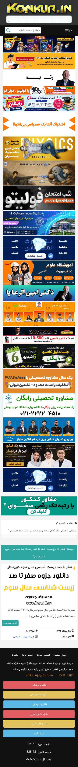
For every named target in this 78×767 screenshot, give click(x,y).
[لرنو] (39, 173)
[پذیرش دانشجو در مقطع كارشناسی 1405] (39, 223)
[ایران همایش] (39, 406)
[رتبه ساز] (39, 78)
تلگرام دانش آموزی (39, 714)
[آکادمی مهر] (39, 314)
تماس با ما (27, 655)
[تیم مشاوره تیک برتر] (39, 381)
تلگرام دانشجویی (39, 724)
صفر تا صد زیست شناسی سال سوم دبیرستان (39, 567)
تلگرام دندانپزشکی (39, 695)
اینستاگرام (39, 733)
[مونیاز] (39, 430)
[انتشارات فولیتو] (39, 198)
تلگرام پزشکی (39, 685)
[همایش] (39, 455)
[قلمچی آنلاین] (39, 339)
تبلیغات (15, 655)
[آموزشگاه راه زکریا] (39, 331)
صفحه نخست (66, 523)
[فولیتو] (39, 90)
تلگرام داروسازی (39, 704)
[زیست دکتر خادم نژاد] (39, 103)
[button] (70, 30)
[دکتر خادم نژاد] (39, 356)
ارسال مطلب (60, 655)
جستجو (8, 30)
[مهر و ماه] (39, 44)
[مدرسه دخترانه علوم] (39, 272)
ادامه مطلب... (10, 623)
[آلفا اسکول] (39, 124)
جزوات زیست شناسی (23, 637)
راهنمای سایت (43, 655)
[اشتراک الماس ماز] (39, 248)
